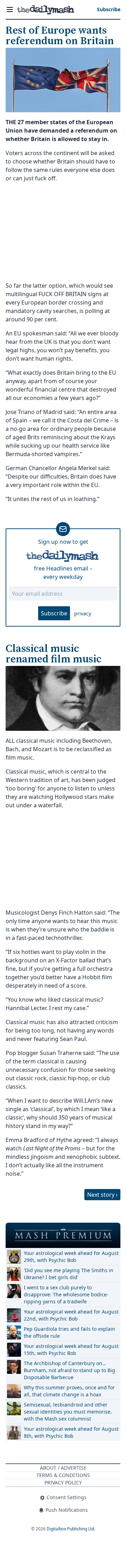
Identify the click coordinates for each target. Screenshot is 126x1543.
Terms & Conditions (63, 1475)
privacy (82, 613)
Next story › (102, 1194)
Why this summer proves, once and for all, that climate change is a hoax (69, 1391)
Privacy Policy (63, 1482)
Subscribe (54, 613)
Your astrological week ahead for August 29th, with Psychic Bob (71, 1256)
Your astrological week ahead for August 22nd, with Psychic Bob (71, 1315)
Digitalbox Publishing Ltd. (71, 1529)
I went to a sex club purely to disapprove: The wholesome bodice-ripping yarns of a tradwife (66, 1294)
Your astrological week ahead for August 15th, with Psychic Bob (71, 1349)
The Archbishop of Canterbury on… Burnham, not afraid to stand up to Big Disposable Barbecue (69, 1370)
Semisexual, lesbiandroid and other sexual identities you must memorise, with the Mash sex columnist (68, 1411)
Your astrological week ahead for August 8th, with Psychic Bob (71, 1432)
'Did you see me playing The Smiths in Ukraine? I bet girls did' (68, 1274)
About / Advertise (63, 1467)
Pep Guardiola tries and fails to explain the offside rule (69, 1332)
